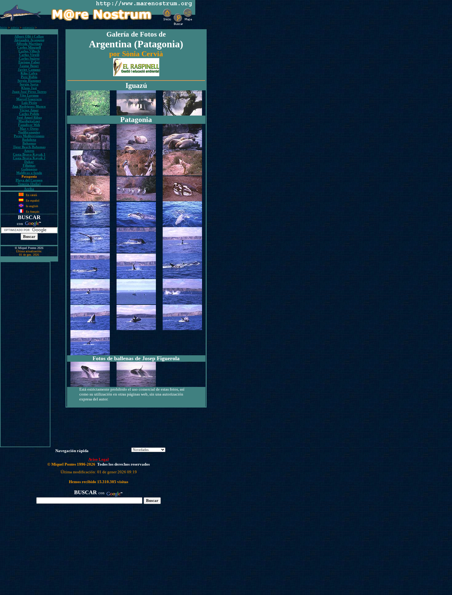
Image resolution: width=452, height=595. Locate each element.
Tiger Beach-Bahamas (29, 147)
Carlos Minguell (29, 47)
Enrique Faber (29, 62)
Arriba (29, 189)
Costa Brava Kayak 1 (29, 154)
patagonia (28, 27)
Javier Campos (29, 69)
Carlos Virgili (29, 55)
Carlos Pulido (29, 114)
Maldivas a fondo (29, 173)
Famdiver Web (29, 125)
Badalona (29, 139)
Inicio (3, 27)
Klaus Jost (29, 88)
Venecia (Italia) (29, 184)
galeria (15, 27)
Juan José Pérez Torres (29, 91)
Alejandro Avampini (29, 40)
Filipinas (29, 165)
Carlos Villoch (29, 51)
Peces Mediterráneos (29, 136)
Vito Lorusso (29, 95)
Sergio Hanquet (29, 80)
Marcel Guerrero (29, 99)
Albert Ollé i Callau (29, 36)
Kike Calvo (29, 73)
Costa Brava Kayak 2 (29, 158)
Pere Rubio (29, 77)
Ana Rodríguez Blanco (29, 106)
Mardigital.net (29, 121)
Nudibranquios (29, 132)
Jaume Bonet (29, 66)
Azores (29, 150)
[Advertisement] (25, 354)
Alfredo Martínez (29, 43)
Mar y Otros (29, 128)
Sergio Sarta (29, 84)
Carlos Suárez (29, 58)
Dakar (29, 162)
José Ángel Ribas (29, 117)
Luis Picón (29, 102)
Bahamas (29, 143)
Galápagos (29, 169)
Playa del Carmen (29, 180)
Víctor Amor (29, 110)
